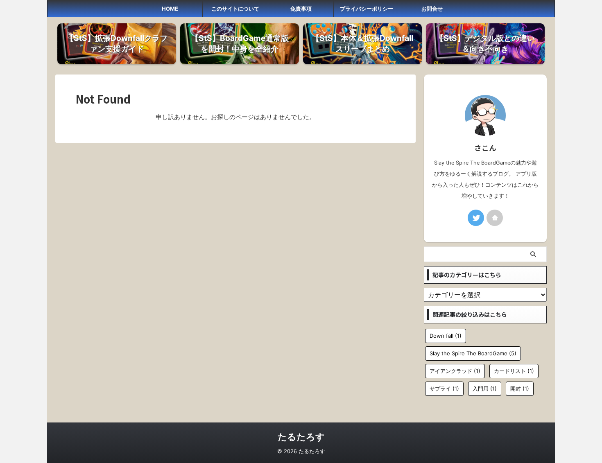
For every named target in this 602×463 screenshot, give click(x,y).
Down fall (446, 335)
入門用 (485, 388)
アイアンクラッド (455, 371)
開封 (519, 388)
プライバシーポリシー (366, 8)
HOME (170, 8)
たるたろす (301, 436)
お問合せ (432, 8)
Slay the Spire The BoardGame (473, 353)
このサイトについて (235, 8)
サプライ (444, 388)
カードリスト (514, 371)
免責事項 (301, 8)
